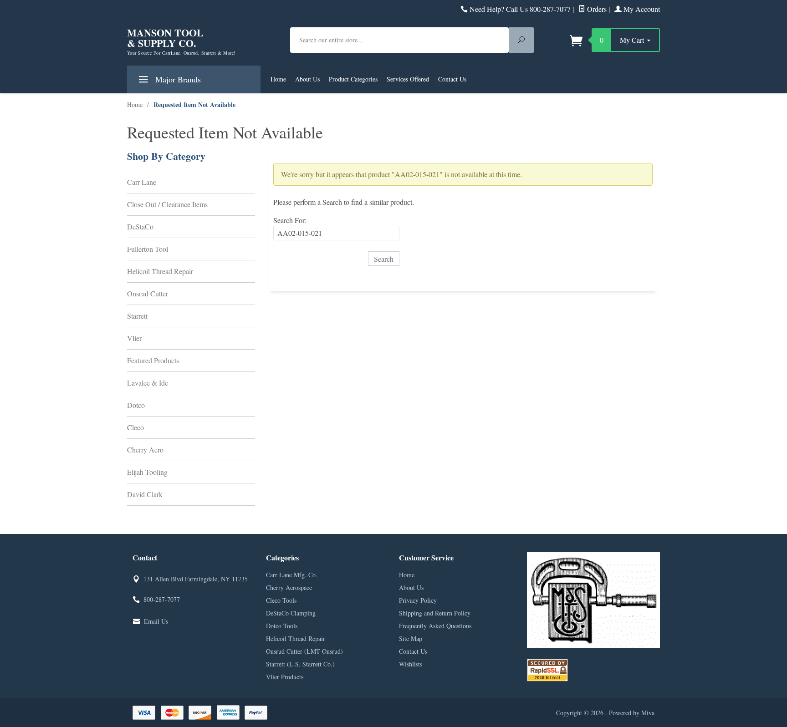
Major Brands (177, 79)
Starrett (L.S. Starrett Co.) (300, 664)
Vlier (134, 338)
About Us (307, 79)
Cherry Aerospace (289, 587)
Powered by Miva (631, 712)
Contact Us (452, 79)
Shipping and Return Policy (434, 613)
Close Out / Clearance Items (167, 204)
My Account (641, 9)
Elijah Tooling (147, 472)
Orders (596, 9)
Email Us (156, 621)
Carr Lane (141, 182)
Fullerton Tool (147, 249)
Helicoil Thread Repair (160, 271)
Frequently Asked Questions (435, 625)
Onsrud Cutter (147, 293)
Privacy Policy (418, 600)
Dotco (136, 405)
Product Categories (353, 79)
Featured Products (153, 360)
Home (278, 79)
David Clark (145, 494)
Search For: (290, 220)
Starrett (137, 315)
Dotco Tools (281, 625)
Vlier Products (284, 676)
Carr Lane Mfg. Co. (291, 574)
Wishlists (410, 664)
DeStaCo (140, 226)
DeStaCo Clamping (291, 613)
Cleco (135, 427)
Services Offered (408, 79)
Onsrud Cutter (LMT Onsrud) (304, 651)
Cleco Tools (281, 600)
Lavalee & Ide (147, 382)
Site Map (410, 638)
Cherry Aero (145, 449)
